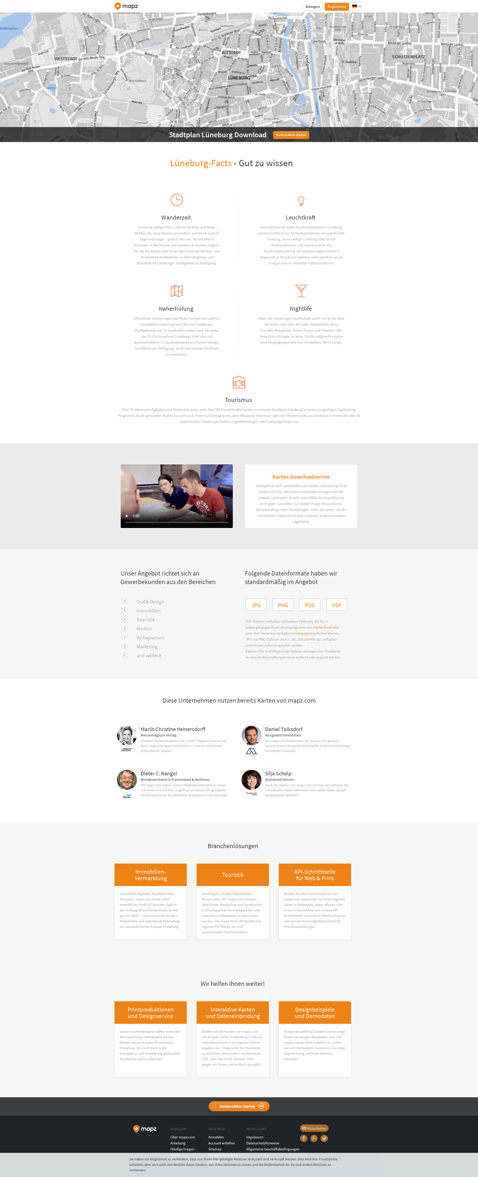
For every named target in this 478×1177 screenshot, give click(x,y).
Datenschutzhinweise (262, 1143)
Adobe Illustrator (326, 627)
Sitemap (214, 1149)
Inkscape (303, 633)
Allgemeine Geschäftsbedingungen (272, 1149)
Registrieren (337, 6)
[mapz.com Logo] (126, 6)
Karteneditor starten (237, 1106)
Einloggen (313, 6)
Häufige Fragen (182, 1149)
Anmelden (216, 1137)
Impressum (254, 1137)
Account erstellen (221, 1143)
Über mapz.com (183, 1137)
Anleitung (178, 1143)
